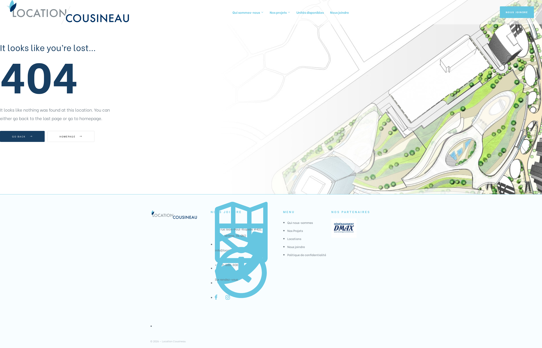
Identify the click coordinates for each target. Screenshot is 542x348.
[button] (517, 12)
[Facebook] (216, 297)
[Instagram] (227, 297)
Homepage (67, 136)
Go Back (19, 136)
